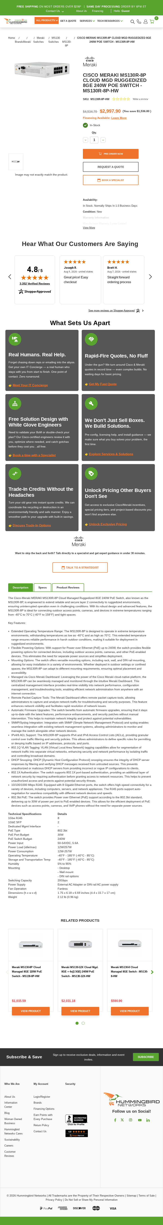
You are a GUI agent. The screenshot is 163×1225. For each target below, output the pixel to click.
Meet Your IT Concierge (30, 385)
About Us (81, 10)
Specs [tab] (42, 587)
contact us (53, 10)
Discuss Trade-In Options (32, 525)
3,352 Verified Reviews (35, 283)
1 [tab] (77, 1023)
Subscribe (146, 1057)
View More (89, 227)
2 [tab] (83, 1023)
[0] (152, 21)
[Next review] (150, 277)
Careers (8, 1145)
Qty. (94, 132)
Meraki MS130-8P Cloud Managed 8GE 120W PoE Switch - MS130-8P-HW (27, 972)
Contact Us (40, 1131)
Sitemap (131, 1195)
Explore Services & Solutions (111, 454)
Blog (7, 1112)
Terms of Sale (147, 1195)
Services (86, 21)
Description (20, 587)
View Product (31, 1011)
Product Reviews (68, 587)
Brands (38, 1102)
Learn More (119, 117)
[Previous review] (9, 277)
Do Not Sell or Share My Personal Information (91, 1199)
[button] (77, 1100)
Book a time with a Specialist (34, 455)
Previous (7, 972)
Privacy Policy (54, 1199)
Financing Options (44, 1108)
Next (152, 972)
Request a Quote (111, 166)
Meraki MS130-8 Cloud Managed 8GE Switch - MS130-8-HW (129, 972)
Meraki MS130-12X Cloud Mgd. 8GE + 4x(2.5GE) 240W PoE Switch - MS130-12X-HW (79, 972)
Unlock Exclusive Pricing (108, 524)
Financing (97, 10)
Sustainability (12, 1139)
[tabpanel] (31, 975)
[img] (35, 277)
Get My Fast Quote (103, 384)
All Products (45, 20)
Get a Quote (68, 21)
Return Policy (41, 1125)
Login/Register (42, 1096)
